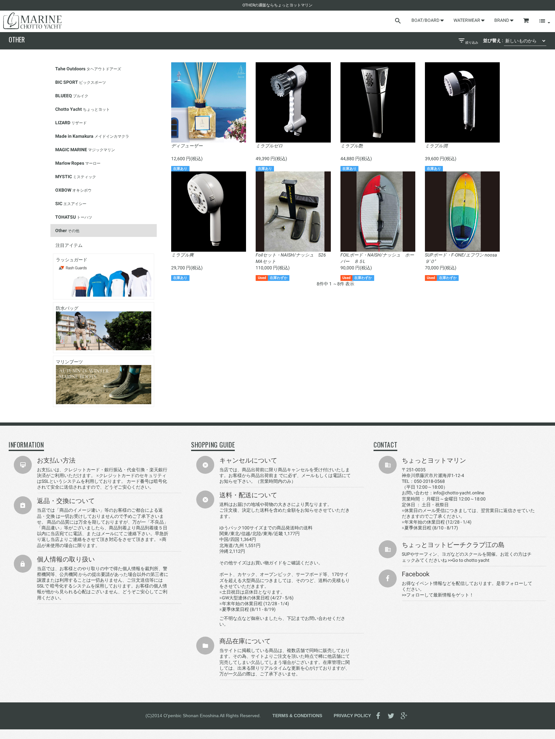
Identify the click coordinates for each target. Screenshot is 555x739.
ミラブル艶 (351, 145)
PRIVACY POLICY (352, 715)
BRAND (502, 20)
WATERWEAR (467, 20)
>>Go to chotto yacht (468, 560)
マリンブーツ (69, 361)
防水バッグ (67, 308)
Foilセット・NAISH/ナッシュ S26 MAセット (291, 258)
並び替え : (493, 40)
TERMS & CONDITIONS (297, 715)
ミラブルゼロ (269, 145)
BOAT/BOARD (425, 20)
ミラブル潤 (436, 145)
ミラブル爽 (182, 254)
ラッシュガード (71, 259)
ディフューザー (187, 145)
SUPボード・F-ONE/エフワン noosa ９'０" (461, 258)
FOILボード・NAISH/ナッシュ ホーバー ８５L (377, 258)
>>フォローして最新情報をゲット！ (438, 594)
